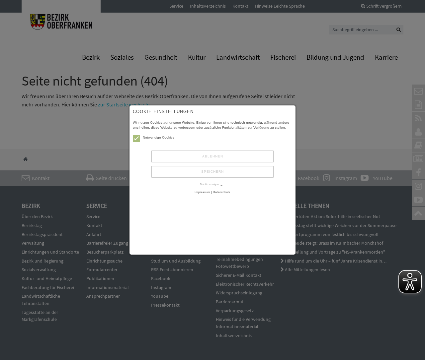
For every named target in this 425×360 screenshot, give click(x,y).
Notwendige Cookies (158, 137)
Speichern (212, 171)
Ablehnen (212, 156)
